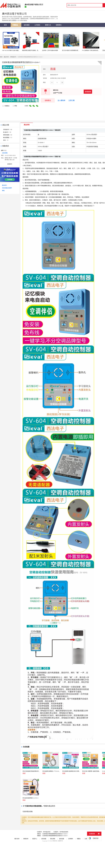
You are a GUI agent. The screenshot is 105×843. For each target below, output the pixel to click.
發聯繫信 (48, 100)
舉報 (15, 106)
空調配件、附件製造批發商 (60, 832)
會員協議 (61, 839)
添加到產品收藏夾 (7, 188)
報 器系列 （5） (7, 132)
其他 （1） (6, 140)
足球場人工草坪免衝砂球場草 (50, 50)
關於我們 (16, 839)
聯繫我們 (25, 839)
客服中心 (34, 839)
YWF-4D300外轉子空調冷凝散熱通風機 (12, 50)
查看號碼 (88, 92)
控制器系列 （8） (8, 129)
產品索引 (4, 185)
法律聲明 (70, 839)
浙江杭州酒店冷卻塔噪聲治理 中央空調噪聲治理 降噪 (76, 50)
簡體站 (79, 839)
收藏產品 (6, 106)
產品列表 (6, 57)
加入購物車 (61, 100)
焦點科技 (54, 841)
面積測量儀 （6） (8, 135)
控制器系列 (13, 57)
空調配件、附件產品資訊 (43, 832)
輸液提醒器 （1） (8, 137)
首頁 (1, 57)
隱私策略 (52, 839)
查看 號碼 (4, 153)
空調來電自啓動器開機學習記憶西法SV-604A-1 (55, 834)
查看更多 (9, 164)
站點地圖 (43, 839)
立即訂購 (71, 100)
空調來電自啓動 (28, 811)
